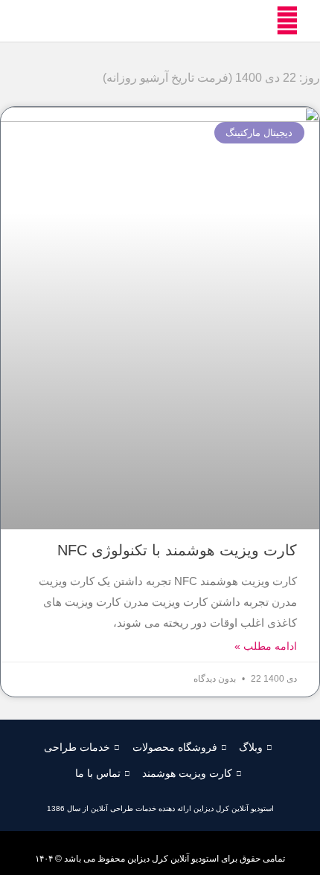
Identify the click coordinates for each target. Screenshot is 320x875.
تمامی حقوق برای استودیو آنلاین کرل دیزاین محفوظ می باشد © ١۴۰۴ (160, 858)
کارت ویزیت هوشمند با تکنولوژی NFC (177, 550)
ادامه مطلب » (265, 646)
